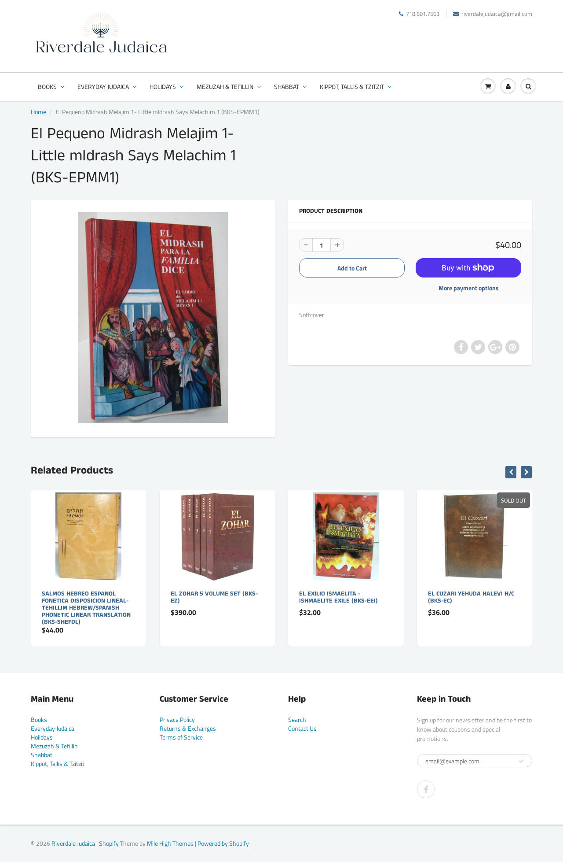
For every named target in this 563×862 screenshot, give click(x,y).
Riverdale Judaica (73, 843)
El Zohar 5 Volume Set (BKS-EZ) (214, 597)
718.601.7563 (422, 14)
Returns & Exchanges (188, 728)
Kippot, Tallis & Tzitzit (352, 86)
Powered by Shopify (223, 843)
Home (38, 111)
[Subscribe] (521, 761)
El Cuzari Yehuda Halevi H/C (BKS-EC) (471, 597)
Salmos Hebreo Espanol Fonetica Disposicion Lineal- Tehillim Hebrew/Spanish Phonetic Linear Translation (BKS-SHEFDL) (86, 607)
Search (297, 719)
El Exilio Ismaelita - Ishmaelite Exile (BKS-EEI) (338, 597)
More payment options (469, 288)
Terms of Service (181, 737)
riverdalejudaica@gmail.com (496, 14)
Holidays (163, 86)
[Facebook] (426, 789)
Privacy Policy (177, 719)
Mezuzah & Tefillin (225, 86)
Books (47, 86)
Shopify (109, 843)
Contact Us (302, 728)
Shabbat (286, 86)
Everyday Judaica (103, 86)
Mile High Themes (170, 843)
